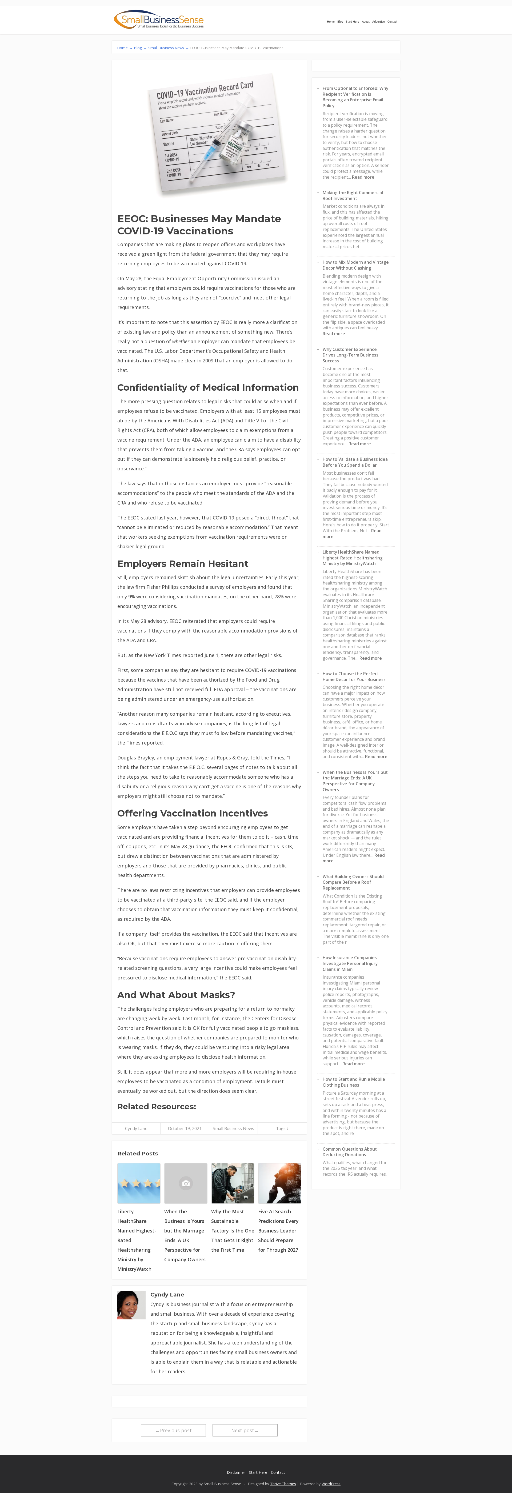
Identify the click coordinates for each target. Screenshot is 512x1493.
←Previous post (173, 1430)
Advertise (378, 21)
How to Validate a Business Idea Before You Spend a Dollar (355, 462)
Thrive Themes (283, 1483)
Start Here (352, 21)
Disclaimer (236, 1472)
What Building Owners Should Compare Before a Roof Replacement (353, 882)
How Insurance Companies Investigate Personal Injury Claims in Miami (350, 963)
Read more (363, 177)
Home (331, 21)
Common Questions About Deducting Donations (350, 1152)
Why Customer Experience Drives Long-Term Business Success (350, 355)
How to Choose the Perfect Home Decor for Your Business (354, 676)
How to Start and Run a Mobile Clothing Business (354, 1082)
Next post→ (245, 1430)
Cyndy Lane (136, 1128)
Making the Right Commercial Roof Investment (353, 195)
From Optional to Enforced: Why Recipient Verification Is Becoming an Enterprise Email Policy (355, 97)
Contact (392, 21)
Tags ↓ (282, 1128)
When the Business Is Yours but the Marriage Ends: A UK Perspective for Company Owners (355, 780)
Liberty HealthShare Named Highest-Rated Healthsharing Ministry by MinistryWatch (353, 557)
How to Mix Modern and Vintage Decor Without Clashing (356, 265)
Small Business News (233, 1128)
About (366, 21)
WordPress (331, 1483)
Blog (340, 21)
